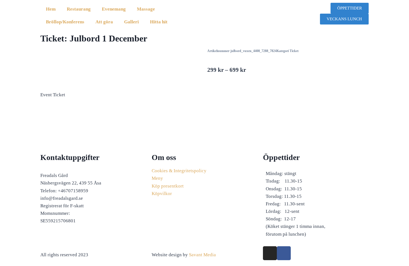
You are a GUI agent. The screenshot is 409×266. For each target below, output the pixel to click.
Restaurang (79, 9)
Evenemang (114, 9)
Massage (146, 9)
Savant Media (202, 254)
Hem (51, 9)
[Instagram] (270, 253)
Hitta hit (158, 21)
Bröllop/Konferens (65, 21)
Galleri (131, 21)
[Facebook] (284, 253)
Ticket (294, 51)
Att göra (104, 21)
